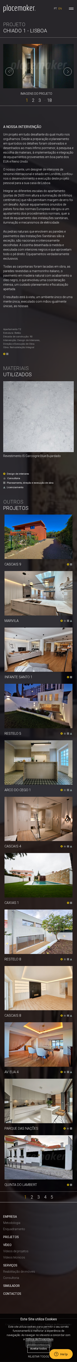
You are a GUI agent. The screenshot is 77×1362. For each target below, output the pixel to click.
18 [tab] (49, 100)
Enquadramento (14, 1229)
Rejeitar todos (38, 1356)
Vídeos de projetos (15, 1251)
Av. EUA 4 (11, 1072)
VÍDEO (7, 1245)
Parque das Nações (21, 1128)
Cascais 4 (12, 846)
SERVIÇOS (10, 1265)
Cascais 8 (12, 1015)
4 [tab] (45, 1196)
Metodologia (11, 1223)
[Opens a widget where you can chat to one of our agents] (61, 1354)
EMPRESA (10, 1216)
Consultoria (11, 1278)
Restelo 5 (12, 733)
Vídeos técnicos (14, 1257)
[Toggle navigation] (71, 8)
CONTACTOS (12, 1293)
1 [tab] (27, 100)
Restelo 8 (12, 959)
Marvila (11, 621)
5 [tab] (52, 1196)
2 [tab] (33, 100)
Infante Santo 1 (18, 677)
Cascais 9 (12, 564)
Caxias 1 (11, 903)
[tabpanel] (38, 66)
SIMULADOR (11, 1285)
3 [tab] (39, 100)
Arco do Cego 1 (17, 790)
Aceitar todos (38, 1348)
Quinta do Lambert (20, 1185)
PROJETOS (11, 1237)
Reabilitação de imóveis (19, 1271)
